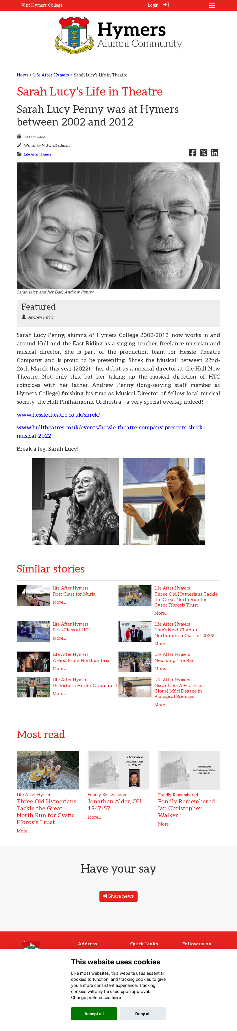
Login (153, 5)
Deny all (143, 1013)
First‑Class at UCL (72, 630)
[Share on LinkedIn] (214, 154)
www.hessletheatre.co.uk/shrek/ (58, 415)
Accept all (94, 1013)
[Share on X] (203, 154)
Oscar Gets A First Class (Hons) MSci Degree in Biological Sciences (179, 691)
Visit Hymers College (42, 5)
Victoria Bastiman (56, 145)
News (22, 75)
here (116, 997)
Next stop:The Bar (174, 660)
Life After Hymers (51, 75)
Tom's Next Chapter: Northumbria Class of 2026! (184, 632)
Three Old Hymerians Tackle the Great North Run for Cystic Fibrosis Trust (186, 600)
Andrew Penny (41, 317)
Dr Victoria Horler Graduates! (85, 685)
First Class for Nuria (74, 594)
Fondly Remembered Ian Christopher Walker (186, 808)
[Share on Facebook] (192, 154)
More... (59, 602)
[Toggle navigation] (212, 5)
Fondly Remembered (107, 794)
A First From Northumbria (81, 660)
